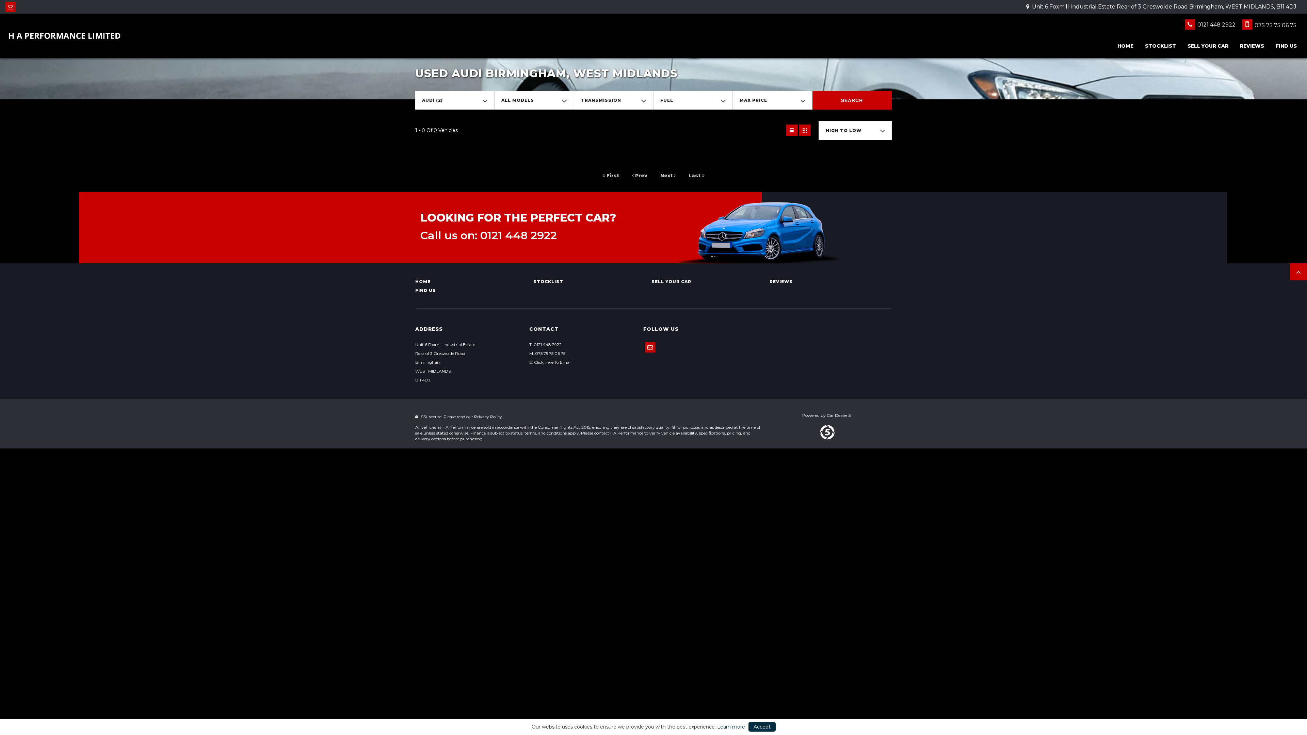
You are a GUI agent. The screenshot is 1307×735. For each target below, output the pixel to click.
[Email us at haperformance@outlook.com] (10, 7)
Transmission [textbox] (601, 100)
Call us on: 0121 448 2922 (488, 235)
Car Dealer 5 (839, 415)
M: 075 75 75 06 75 (547, 353)
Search (852, 100)
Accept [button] (762, 727)
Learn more (731, 727)
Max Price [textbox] (753, 100)
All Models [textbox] (517, 100)
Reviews (1252, 46)
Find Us (1286, 46)
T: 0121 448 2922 (545, 344)
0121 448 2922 (1216, 24)
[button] (1298, 271)
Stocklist (1160, 46)
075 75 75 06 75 (1274, 25)
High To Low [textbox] (843, 130)
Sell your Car (1208, 46)
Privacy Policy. (488, 416)
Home (1125, 46)
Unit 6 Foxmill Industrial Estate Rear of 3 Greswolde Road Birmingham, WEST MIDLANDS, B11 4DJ (1163, 6)
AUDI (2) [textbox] (432, 100)
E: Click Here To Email (550, 362)
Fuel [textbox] (666, 100)
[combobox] (454, 100)
